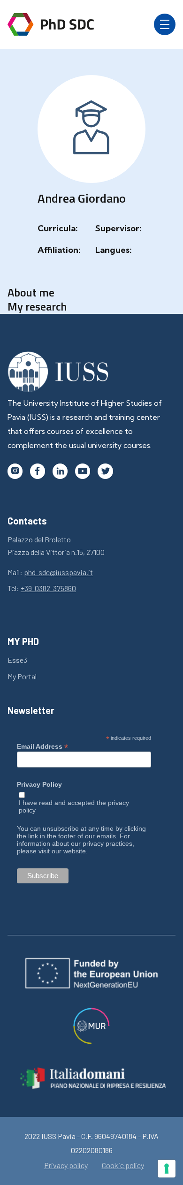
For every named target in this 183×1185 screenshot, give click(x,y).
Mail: (50, 572)
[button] (164, 24)
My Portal (22, 676)
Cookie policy (123, 1165)
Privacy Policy (39, 784)
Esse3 (17, 659)
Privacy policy (66, 1165)
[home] (51, 24)
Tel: (42, 588)
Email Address (42, 746)
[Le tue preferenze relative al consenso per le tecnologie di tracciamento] (166, 1168)
